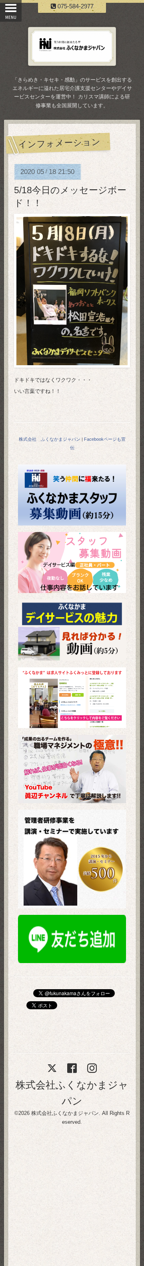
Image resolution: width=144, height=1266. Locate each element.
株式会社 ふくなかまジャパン (49, 439)
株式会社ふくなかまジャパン (65, 1113)
